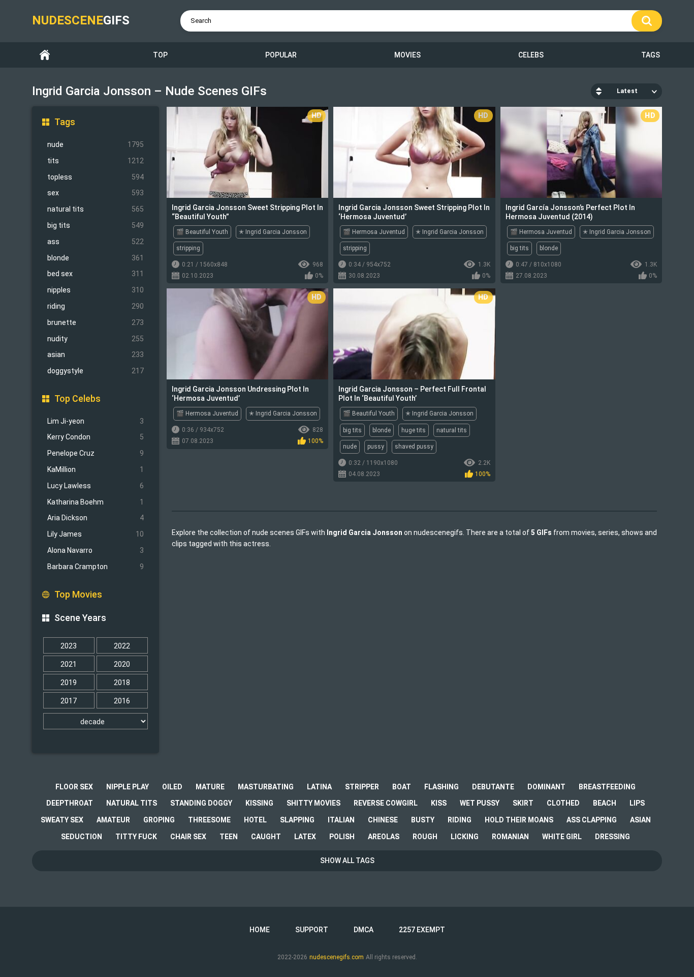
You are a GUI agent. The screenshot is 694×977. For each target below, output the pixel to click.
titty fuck (136, 837)
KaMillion (95, 469)
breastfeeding (607, 787)
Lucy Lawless (95, 486)
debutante (493, 787)
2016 (122, 701)
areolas (383, 837)
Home (44, 55)
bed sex (95, 274)
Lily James (95, 534)
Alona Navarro (95, 550)
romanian (510, 837)
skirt (523, 803)
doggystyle (95, 371)
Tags (650, 55)
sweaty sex (62, 820)
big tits (95, 225)
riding (95, 306)
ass (95, 242)
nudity (95, 339)
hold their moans (519, 820)
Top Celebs (77, 398)
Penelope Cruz (95, 453)
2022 (122, 646)
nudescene (81, 20)
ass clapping (591, 820)
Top (160, 55)
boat (401, 787)
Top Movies (78, 594)
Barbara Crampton (95, 566)
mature (210, 787)
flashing (441, 787)
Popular (281, 55)
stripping (188, 248)
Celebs (531, 55)
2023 (68, 646)
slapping (297, 820)
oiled (172, 787)
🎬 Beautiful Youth (202, 231)
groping (159, 820)
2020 (122, 664)
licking (465, 837)
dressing (612, 837)
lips (637, 803)
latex (305, 837)
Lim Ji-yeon (95, 421)
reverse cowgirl (386, 803)
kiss (439, 803)
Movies (407, 55)
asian (95, 354)
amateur (113, 820)
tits (95, 161)
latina (319, 787)
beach (604, 803)
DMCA (363, 930)
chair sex (188, 837)
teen (228, 837)
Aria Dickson (95, 518)
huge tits (413, 430)
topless (95, 177)
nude (95, 144)
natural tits (95, 209)
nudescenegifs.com (336, 957)
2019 (68, 682)
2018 (122, 682)
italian (341, 820)
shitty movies (313, 803)
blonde (95, 258)
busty (422, 820)
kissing (259, 803)
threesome (209, 820)
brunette (95, 322)
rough (425, 837)
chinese (383, 820)
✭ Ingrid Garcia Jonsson (273, 231)
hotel (255, 820)
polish (342, 837)
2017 (68, 701)
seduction (81, 837)
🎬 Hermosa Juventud (374, 231)
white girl (562, 837)
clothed (563, 803)
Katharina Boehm (95, 502)
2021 (68, 664)
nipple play (127, 787)
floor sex (74, 787)
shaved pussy (414, 446)
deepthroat (69, 803)
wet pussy (479, 803)
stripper (362, 787)
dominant (546, 787)
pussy (375, 446)
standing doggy (201, 803)
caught (266, 837)
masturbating (266, 787)
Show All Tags (347, 860)
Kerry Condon (95, 437)
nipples (95, 290)
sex (95, 193)
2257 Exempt (422, 930)
